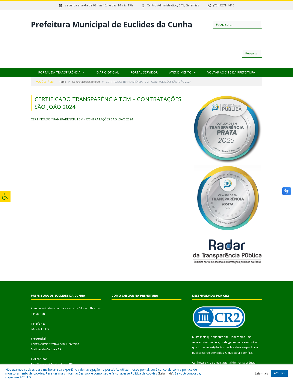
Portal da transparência (59, 72)
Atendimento (180, 72)
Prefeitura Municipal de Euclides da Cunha (111, 24)
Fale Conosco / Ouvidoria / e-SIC (51, 364)
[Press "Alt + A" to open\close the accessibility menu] (5, 196)
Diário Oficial (107, 72)
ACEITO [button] (279, 373)
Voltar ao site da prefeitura (231, 72)
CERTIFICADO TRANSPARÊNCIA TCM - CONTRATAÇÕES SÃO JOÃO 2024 (82, 119)
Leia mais (165, 373)
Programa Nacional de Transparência (231, 362)
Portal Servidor (144, 72)
